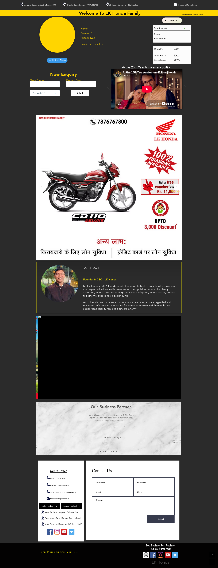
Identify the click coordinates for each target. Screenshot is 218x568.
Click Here (72, 551)
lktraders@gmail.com (187, 5)
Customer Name (74, 80)
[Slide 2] (100, 451)
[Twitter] (71, 532)
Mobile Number (37, 80)
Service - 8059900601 (59, 485)
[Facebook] (50, 532)
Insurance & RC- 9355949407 (63, 492)
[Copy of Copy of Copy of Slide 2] (111, 451)
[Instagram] (57, 532)
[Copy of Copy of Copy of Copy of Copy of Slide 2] (116, 451)
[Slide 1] (147, 105)
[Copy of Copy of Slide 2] (105, 451)
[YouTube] (64, 532)
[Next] (185, 87)
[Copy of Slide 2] (103, 451)
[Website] (146, 555)
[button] (57, 60)
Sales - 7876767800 (58, 478)
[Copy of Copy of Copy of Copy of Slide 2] (113, 451)
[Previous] (108, 87)
